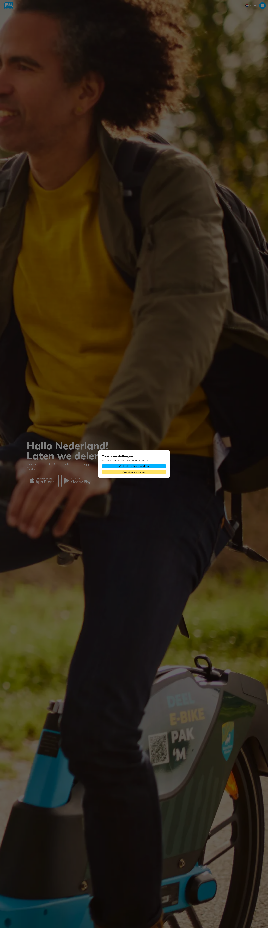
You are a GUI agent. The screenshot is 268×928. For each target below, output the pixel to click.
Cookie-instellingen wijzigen (134, 466)
